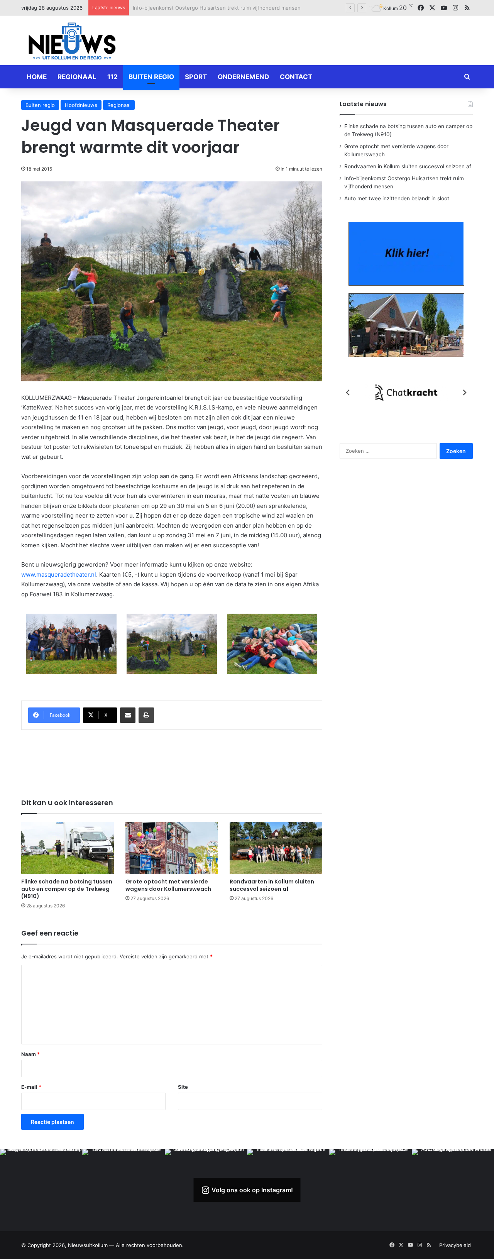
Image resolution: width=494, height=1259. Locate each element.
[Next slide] (464, 392)
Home (37, 77)
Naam (30, 1054)
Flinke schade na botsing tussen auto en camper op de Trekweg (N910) (66, 889)
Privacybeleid (455, 1245)
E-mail (31, 1087)
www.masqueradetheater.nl (58, 574)
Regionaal (77, 77)
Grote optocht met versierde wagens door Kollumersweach (168, 885)
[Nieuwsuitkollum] (72, 42)
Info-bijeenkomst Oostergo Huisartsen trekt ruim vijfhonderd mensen (217, 8)
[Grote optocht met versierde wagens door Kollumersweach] (171, 848)
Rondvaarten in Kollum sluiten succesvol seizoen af (272, 885)
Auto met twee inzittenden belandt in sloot (396, 198)
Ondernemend (243, 77)
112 (112, 77)
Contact (296, 77)
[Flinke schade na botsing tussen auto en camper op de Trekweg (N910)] (67, 848)
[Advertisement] (324, 39)
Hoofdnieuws (81, 105)
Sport (196, 77)
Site (183, 1087)
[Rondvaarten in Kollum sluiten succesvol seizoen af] (276, 848)
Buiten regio (151, 77)
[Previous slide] (348, 392)
